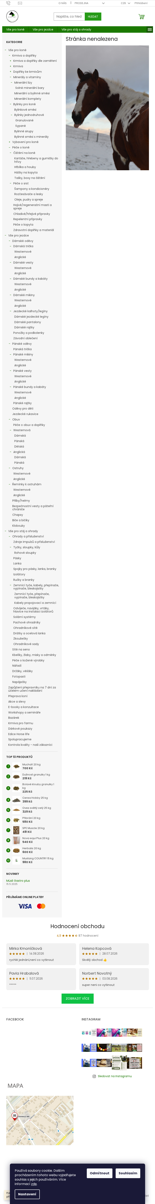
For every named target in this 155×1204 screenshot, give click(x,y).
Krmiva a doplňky (24, 56)
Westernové (22, 252)
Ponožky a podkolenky (28, 333)
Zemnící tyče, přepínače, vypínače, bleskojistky (31, 595)
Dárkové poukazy (20, 729)
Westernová (21, 430)
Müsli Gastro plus (18, 880)
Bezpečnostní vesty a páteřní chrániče (32, 508)
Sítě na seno (21, 649)
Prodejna (81, 3)
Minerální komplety (27, 99)
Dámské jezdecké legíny (31, 317)
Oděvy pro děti (22, 409)
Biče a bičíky (20, 520)
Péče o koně (20, 147)
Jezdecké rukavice (25, 414)
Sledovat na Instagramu (115, 1076)
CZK (124, 3)
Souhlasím (128, 1173)
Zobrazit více (77, 998)
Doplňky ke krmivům (27, 72)
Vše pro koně (17, 50)
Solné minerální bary (29, 88)
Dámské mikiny (24, 295)
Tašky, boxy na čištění (29, 178)
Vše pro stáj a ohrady (23, 531)
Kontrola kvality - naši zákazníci (30, 745)
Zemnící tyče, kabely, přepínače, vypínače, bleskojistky (36, 587)
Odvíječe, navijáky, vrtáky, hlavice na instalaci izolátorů (33, 610)
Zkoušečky (20, 639)
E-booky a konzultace (23, 707)
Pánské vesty (22, 371)
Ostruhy (18, 468)
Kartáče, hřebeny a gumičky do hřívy (36, 160)
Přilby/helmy (21, 501)
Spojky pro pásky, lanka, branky (34, 569)
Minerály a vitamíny (27, 77)
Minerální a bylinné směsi (32, 93)
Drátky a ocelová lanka (29, 633)
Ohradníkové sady (26, 644)
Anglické (20, 257)
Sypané (20, 126)
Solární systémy (24, 617)
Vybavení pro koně (25, 142)
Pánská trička (22, 349)
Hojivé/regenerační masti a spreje (32, 206)
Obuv (16, 419)
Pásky (17, 558)
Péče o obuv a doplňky (29, 425)
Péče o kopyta (23, 225)
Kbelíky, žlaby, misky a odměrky (34, 655)
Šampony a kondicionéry (31, 189)
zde (34, 1184)
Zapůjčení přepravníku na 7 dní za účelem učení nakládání (32, 689)
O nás (63, 3)
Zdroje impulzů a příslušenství (34, 542)
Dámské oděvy (22, 241)
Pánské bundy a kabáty (29, 387)
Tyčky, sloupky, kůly (26, 547)
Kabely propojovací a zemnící (35, 603)
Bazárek (13, 718)
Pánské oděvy (22, 344)
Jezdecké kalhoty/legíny (30, 311)
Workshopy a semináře (24, 712)
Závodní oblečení (25, 338)
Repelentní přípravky (27, 219)
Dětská (19, 446)
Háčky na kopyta (26, 172)
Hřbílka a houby (25, 167)
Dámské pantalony (27, 322)
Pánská (19, 441)
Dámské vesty (23, 263)
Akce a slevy (17, 702)
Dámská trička (23, 246)
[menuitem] (15, 29)
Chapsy (17, 515)
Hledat (93, 17)
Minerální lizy (23, 83)
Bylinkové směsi (25, 110)
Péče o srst (21, 183)
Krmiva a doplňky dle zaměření (35, 61)
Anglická (19, 452)
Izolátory (19, 574)
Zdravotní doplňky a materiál (33, 230)
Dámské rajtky (24, 327)
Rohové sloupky (25, 553)
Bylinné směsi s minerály (31, 137)
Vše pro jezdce (18, 235)
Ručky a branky (23, 580)
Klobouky (18, 526)
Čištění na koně (24, 153)
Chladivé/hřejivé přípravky (31, 214)
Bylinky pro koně (24, 104)
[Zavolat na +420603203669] (12, 3)
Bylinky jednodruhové (29, 115)
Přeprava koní (17, 696)
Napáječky (19, 682)
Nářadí (16, 666)
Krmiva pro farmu (20, 723)
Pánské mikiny (23, 354)
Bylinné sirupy (23, 131)
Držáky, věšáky (22, 671)
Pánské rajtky (22, 403)
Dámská (20, 436)
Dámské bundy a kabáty (30, 279)
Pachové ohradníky (26, 622)
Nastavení (27, 1194)
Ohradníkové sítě (25, 628)
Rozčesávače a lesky (28, 194)
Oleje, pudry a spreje (28, 200)
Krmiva (18, 66)
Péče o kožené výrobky (28, 660)
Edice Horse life (18, 734)
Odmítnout (99, 1173)
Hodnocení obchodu (77, 926)
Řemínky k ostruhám (26, 484)
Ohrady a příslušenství (28, 536)
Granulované (24, 120)
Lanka (17, 563)
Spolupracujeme (19, 739)
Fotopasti (18, 676)
